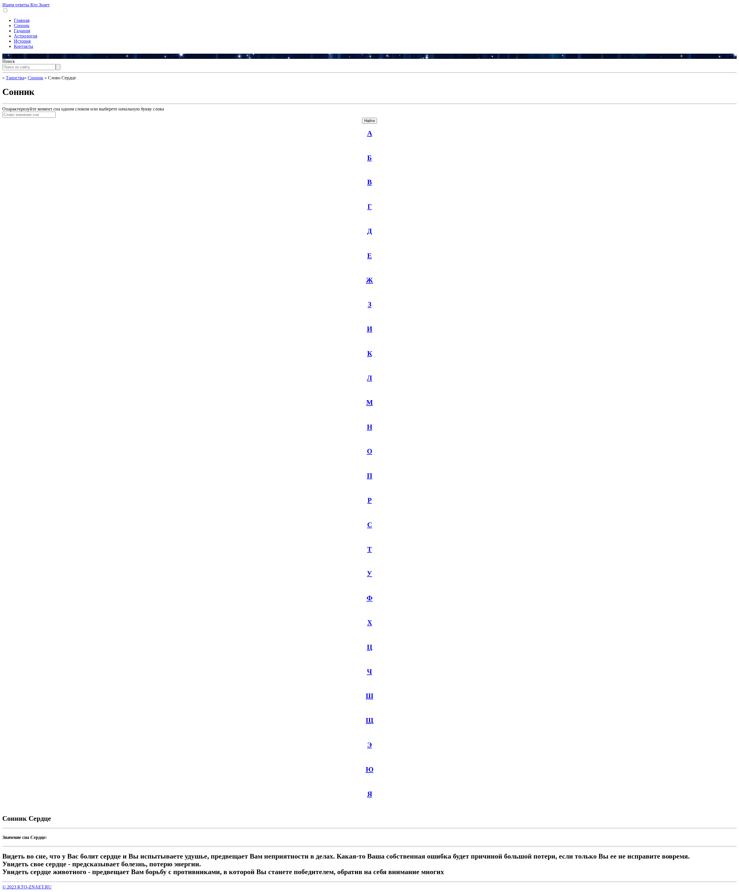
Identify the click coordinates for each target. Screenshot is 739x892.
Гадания (22, 30)
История (22, 41)
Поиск (8, 61)
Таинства (15, 77)
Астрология (25, 35)
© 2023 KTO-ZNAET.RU (27, 886)
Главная (21, 20)
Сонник (21, 25)
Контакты (23, 46)
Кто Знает (26, 4)
